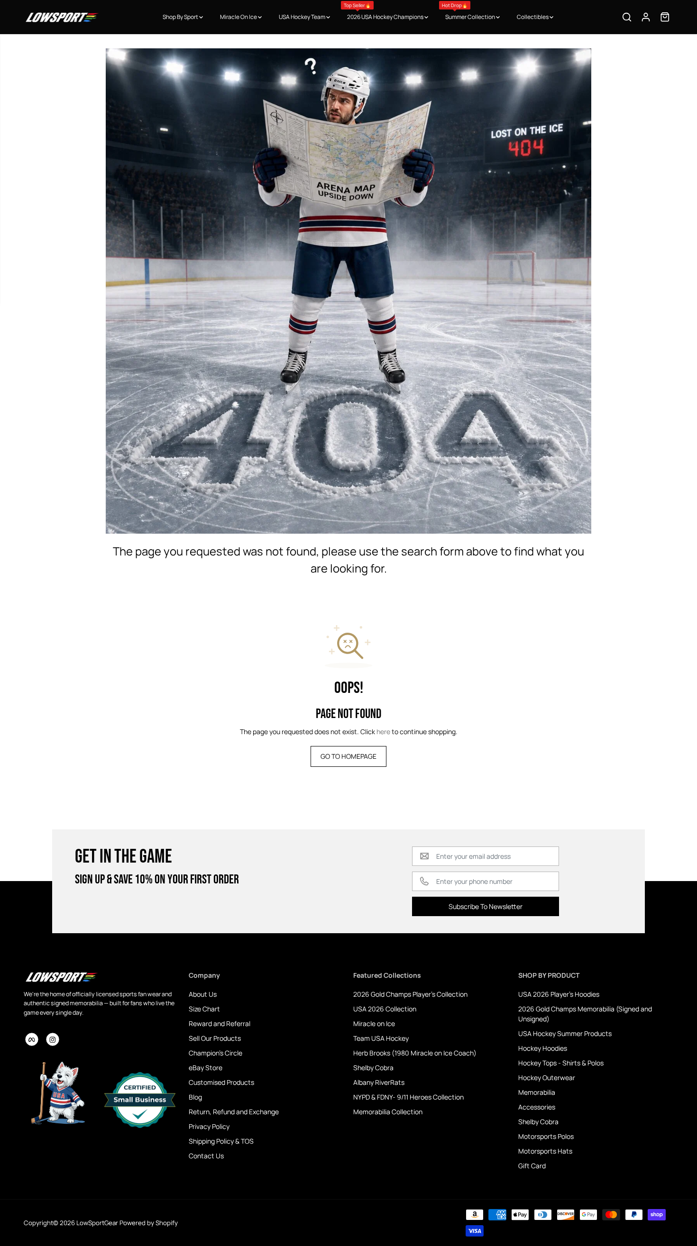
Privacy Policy (209, 1126)
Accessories (536, 1106)
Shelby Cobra (373, 1067)
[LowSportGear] (62, 17)
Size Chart (204, 1008)
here (383, 731)
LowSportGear (97, 1223)
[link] (101, 976)
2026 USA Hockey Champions (384, 11)
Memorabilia (536, 1092)
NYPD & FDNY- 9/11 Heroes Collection (408, 1096)
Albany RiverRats (378, 1082)
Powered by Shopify (148, 1223)
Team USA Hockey (381, 1038)
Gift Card (532, 1165)
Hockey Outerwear (546, 1077)
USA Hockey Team (302, 17)
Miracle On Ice (239, 17)
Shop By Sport (181, 17)
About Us (203, 994)
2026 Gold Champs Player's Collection (410, 994)
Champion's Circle (215, 1052)
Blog (195, 1096)
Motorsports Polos (546, 1136)
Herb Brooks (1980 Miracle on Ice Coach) (415, 1052)
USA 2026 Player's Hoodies (558, 994)
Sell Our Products (215, 1038)
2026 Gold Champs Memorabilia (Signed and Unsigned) (585, 1013)
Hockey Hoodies (542, 1048)
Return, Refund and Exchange (234, 1111)
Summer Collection (469, 11)
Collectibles (533, 17)
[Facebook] (32, 1039)
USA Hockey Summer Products (565, 1033)
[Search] (626, 17)
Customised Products (221, 1082)
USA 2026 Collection (384, 1008)
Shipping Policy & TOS (221, 1141)
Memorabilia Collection (387, 1111)
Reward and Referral (219, 1023)
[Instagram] (53, 1039)
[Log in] (645, 17)
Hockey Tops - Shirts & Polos (561, 1062)
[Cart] (664, 17)
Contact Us (206, 1155)
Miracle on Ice (374, 1023)
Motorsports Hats (545, 1150)
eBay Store (205, 1067)
